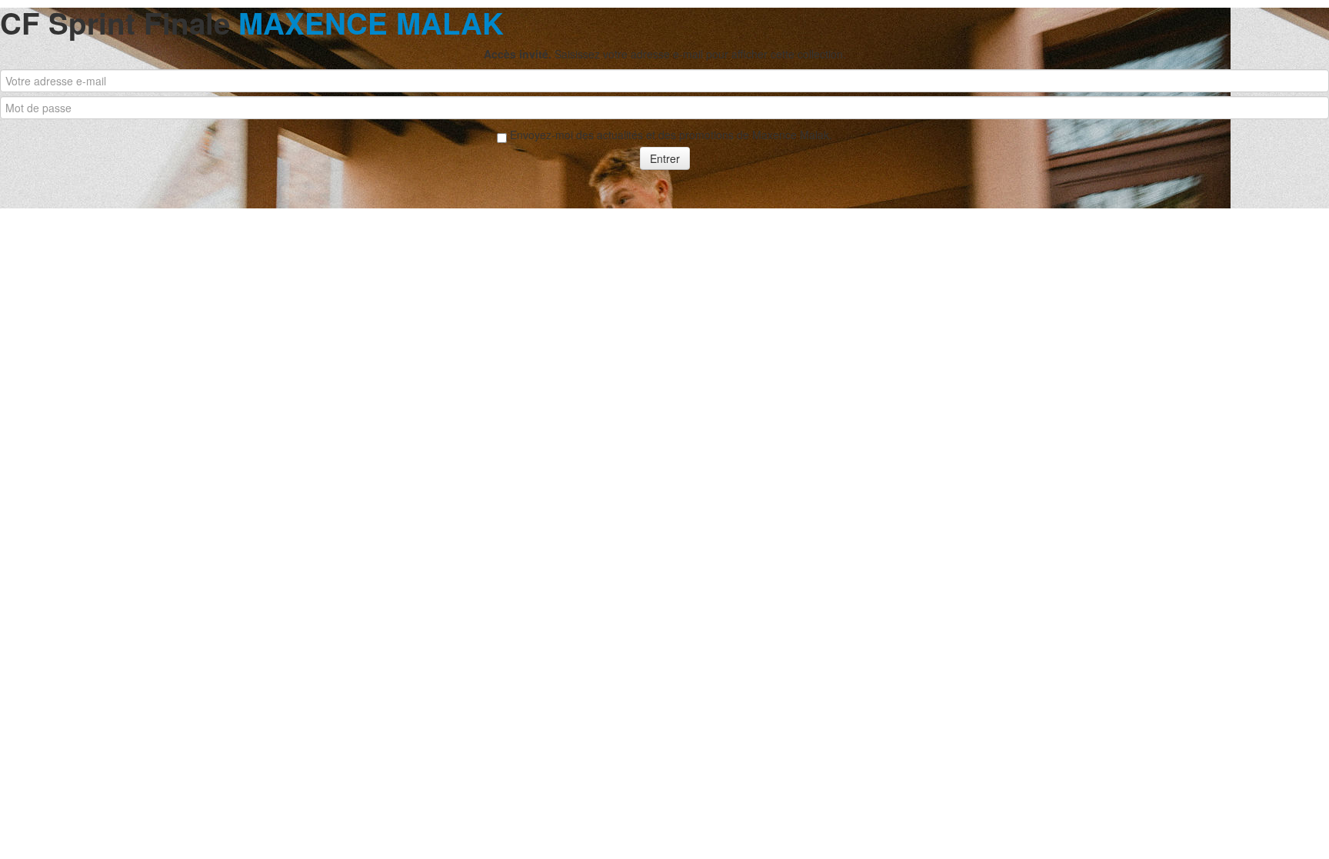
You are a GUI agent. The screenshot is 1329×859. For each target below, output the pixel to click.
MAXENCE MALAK (371, 23)
